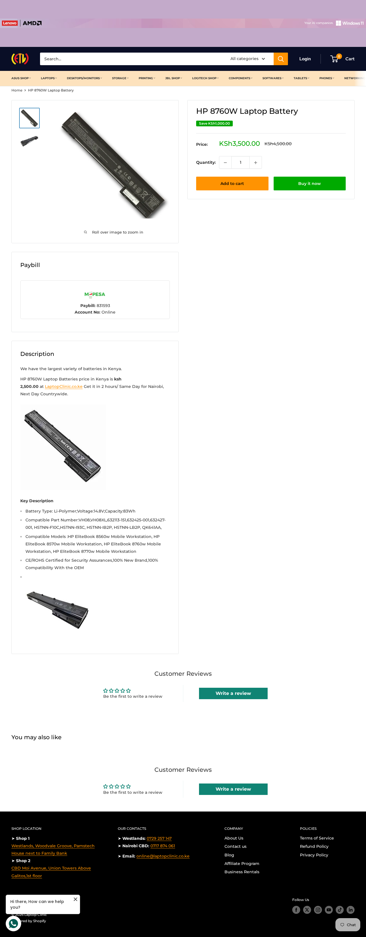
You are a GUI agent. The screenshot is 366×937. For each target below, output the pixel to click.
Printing (146, 78)
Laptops (48, 78)
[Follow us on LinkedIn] (351, 910)
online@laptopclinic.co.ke (163, 856)
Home (16, 90)
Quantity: (206, 162)
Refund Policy (314, 846)
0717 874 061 (162, 845)
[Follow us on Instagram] (318, 910)
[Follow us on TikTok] (340, 910)
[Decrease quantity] (225, 163)
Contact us (235, 846)
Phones (325, 78)
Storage (119, 78)
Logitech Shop (204, 78)
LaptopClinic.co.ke (64, 386)
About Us (233, 838)
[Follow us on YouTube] (329, 910)
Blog (229, 855)
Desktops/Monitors (83, 78)
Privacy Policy (314, 855)
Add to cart (232, 183)
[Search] (281, 59)
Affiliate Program (241, 863)
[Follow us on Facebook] (296, 910)
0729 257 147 (159, 838)
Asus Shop (20, 78)
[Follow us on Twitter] (307, 910)
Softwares (271, 78)
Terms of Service (317, 838)
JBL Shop (172, 78)
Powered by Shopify (28, 921)
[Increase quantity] (256, 163)
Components (239, 78)
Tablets (300, 78)
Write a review (233, 693)
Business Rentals (241, 871)
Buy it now (309, 183)
